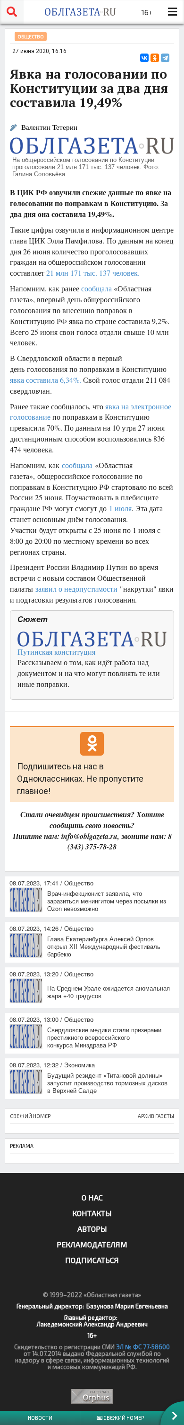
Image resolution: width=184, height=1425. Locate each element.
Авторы (92, 1228)
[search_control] (12, 12)
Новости (40, 1418)
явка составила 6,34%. (45, 380)
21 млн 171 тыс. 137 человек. (93, 273)
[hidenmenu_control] (172, 12)
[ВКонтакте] (144, 58)
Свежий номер (123, 1418)
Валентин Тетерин (49, 127)
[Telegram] (165, 58)
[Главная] (80, 12)
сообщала (96, 288)
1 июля (120, 508)
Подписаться (92, 1259)
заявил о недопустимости (76, 589)
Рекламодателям (92, 1244)
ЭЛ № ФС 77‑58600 (143, 1347)
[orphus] (92, 1396)
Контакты (92, 1213)
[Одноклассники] (155, 58)
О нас (92, 1197)
